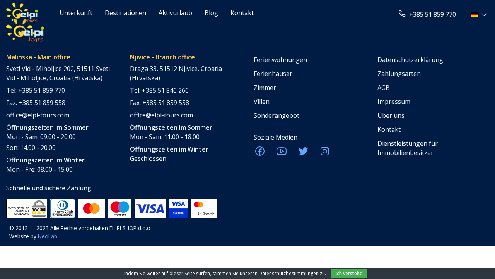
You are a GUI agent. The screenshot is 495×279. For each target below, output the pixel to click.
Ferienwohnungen (280, 59)
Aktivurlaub (175, 13)
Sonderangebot (276, 115)
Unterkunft (76, 13)
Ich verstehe (349, 273)
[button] (480, 14)
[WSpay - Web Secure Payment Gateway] (26, 207)
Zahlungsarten (399, 73)
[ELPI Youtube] (281, 153)
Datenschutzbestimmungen (289, 273)
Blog (211, 13)
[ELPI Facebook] (260, 153)
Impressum (393, 101)
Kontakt (242, 13)
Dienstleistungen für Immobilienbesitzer (407, 148)
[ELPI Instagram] (325, 153)
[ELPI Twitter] (303, 153)
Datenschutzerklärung (410, 59)
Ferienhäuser (273, 73)
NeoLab (47, 236)
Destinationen (125, 13)
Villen (262, 101)
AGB (383, 87)
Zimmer (265, 87)
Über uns (391, 115)
